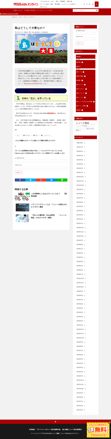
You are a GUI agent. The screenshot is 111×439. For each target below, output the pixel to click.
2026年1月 (81, 172)
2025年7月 (81, 198)
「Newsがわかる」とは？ (47, 1)
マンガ (81, 72)
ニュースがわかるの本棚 (86, 101)
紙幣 (80, 126)
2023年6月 (81, 304)
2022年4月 (81, 363)
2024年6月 (81, 253)
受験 (80, 80)
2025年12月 (81, 176)
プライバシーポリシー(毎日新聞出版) (49, 429)
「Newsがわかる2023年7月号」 (33, 83)
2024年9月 (81, 240)
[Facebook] (20, 180)
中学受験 (26, 10)
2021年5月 (81, 410)
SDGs (80, 130)
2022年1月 (81, 376)
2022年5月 (81, 359)
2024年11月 (81, 232)
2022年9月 (81, 342)
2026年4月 (81, 160)
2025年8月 (81, 193)
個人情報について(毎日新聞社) (72, 429)
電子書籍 (57, 4)
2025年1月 (81, 223)
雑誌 (51, 4)
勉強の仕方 (89, 124)
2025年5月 (81, 206)
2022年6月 (81, 354)
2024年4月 (81, 261)
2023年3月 (81, 316)
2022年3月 (81, 367)
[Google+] (41, 180)
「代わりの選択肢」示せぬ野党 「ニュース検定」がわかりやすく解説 (49, 216)
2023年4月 (81, 312)
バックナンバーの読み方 (69, 4)
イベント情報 (83, 106)
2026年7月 (81, 147)
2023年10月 (81, 287)
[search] (97, 10)
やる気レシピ (89, 126)
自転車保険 (83, 124)
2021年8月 (81, 397)
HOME (15, 17)
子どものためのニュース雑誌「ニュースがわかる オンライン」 (61, 433)
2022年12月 (81, 329)
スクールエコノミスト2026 (44, 10)
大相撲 (80, 128)
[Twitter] (30, 180)
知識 (20, 17)
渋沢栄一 (91, 123)
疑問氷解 (32, 10)
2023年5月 (81, 308)
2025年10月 (81, 185)
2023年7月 (81, 299)
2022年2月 (81, 371)
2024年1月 (81, 274)
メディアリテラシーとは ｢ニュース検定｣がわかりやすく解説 (49, 205)
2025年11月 (81, 181)
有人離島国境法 (44, 32)
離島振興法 (37, 32)
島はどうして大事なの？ (29, 17)
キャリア (81, 84)
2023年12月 (81, 278)
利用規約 (32, 429)
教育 (86, 124)
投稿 (80, 62)
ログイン (18, 172)
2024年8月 (81, 244)
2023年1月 (81, 325)
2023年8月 (81, 295)
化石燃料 (86, 127)
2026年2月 (81, 168)
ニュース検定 (82, 123)
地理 (33, 32)
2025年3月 (81, 215)
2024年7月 (81, 249)
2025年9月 (81, 189)
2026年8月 (81, 143)
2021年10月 (81, 388)
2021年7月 (81, 401)
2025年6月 (81, 202)
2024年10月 (81, 236)
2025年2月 (81, 219)
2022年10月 (81, 338)
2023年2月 (81, 321)
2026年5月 (81, 155)
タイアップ (82, 93)
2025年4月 (81, 210)
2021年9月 (81, 393)
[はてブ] (51, 180)
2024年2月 (81, 270)
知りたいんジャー (81, 127)
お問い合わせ (43, 7)
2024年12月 (81, 227)
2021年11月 (81, 384)
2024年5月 (81, 257)
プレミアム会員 (44, 4)
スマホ (83, 130)
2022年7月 (81, 350)
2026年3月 (81, 164)
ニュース (82, 97)
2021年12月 (81, 380)
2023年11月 (81, 282)
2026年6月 (81, 151)
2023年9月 (81, 291)
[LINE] (62, 180)
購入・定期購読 (60, 1)
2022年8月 (81, 346)
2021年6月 (81, 405)
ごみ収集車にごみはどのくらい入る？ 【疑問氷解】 (49, 195)
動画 (80, 110)
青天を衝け (84, 128)
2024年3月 (81, 265)
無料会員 (69, 1)
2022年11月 (81, 333)
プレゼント (82, 89)
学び (79, 66)
